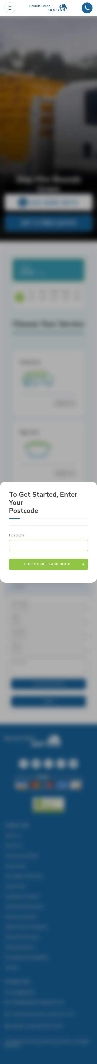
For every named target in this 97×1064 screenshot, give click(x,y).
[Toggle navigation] (10, 7)
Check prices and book (47, 564)
